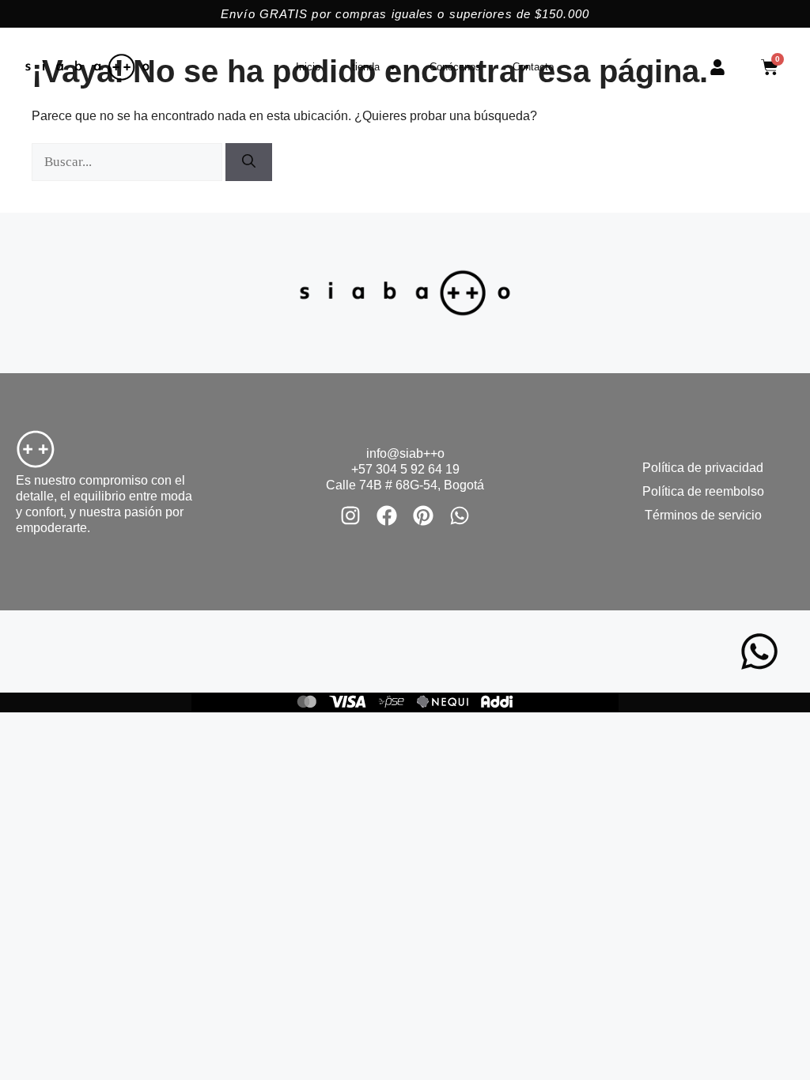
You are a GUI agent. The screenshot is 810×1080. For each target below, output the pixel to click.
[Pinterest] (423, 515)
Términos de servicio (703, 515)
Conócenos (455, 67)
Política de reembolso (703, 491)
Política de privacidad (702, 467)
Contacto (533, 67)
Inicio (308, 67)
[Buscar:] (128, 161)
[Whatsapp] (459, 515)
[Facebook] (387, 515)
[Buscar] (248, 162)
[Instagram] (350, 515)
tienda (366, 67)
